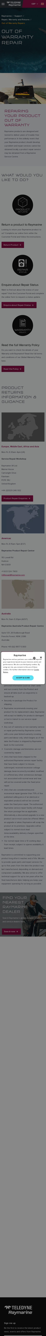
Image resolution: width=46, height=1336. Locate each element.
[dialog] (23, 668)
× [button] (41, 657)
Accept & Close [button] (23, 678)
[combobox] (34, 658)
